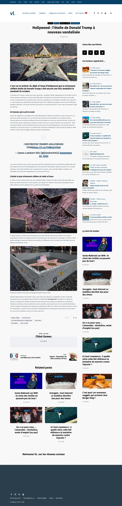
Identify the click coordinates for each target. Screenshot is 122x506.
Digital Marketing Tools (97, 154)
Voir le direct (81, 13)
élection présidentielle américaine (21, 320)
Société (98, 215)
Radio (70, 13)
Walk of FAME (24, 323)
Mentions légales (42, 498)
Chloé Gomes (44, 336)
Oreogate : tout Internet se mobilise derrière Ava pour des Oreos (61, 396)
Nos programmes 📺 (29, 498)
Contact (51, 498)
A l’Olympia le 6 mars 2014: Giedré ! (100, 170)
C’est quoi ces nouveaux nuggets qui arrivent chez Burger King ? (94, 395)
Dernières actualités (29, 13)
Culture (25, 2)
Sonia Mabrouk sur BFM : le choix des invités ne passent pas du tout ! (26, 396)
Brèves (56, 23)
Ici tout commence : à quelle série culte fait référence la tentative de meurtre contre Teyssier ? (61, 432)
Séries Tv (27, 410)
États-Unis (38, 320)
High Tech (37, 2)
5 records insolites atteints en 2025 (101, 217)
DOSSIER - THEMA (64, 23)
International (13, 2)
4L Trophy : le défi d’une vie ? (99, 204)
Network (92, 183)
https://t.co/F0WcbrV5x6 (46, 147)
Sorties (43, 2)
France (19, 2)
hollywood (14, 323)
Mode (67, 2)
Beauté (73, 2)
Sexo (63, 2)
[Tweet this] (76, 318)
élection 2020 (26, 317)
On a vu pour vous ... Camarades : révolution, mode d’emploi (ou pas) (26, 430)
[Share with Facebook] (74, 318)
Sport (31, 2)
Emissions (104, 181)
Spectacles (104, 167)
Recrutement (59, 498)
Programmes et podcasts (57, 13)
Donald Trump (15, 317)
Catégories (42, 13)
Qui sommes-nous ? (15, 498)
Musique (97, 167)
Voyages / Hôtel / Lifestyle (53, 2)
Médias (22, 376)
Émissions (79, 2)
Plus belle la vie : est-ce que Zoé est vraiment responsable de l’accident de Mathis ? (97, 88)
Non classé (93, 151)
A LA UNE (50, 23)
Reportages (93, 201)
